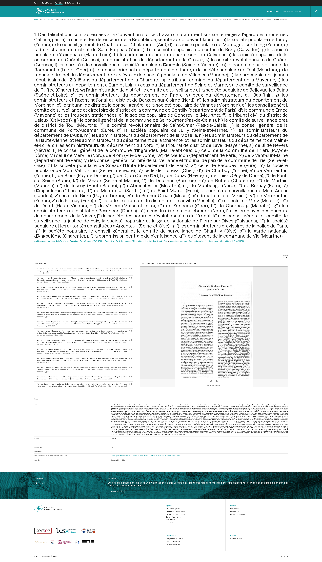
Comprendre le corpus (174, 539)
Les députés (234, 511)
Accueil (36, 19)
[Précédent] (211, 381)
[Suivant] (216, 381)
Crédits (284, 556)
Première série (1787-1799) (91, 241)
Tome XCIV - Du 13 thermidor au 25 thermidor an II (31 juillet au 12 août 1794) (136, 241)
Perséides (59, 3)
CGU (36, 556)
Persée (36, 3)
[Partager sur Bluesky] (286, 257)
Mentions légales (49, 556)
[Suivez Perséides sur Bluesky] (42, 483)
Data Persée (69, 3)
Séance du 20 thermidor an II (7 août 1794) (227, 241)
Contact (298, 11)
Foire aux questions (173, 544)
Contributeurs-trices (173, 517)
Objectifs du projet (172, 509)
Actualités (169, 522)
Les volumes (50, 19)
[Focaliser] (131, 269)
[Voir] (282, 235)
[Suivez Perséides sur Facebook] (36, 483)
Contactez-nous (236, 539)
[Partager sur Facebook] (283, 257)
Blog (78, 3)
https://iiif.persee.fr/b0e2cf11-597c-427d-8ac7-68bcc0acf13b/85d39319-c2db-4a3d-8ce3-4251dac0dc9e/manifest (145, 455)
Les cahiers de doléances (239, 514)
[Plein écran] (284, 263)
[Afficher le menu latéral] (143, 263)
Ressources (170, 519)
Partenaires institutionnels (175, 514)
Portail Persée (47, 3)
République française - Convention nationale (188, 241)
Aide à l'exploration (173, 541)
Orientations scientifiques (175, 511)
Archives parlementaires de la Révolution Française (56, 241)
